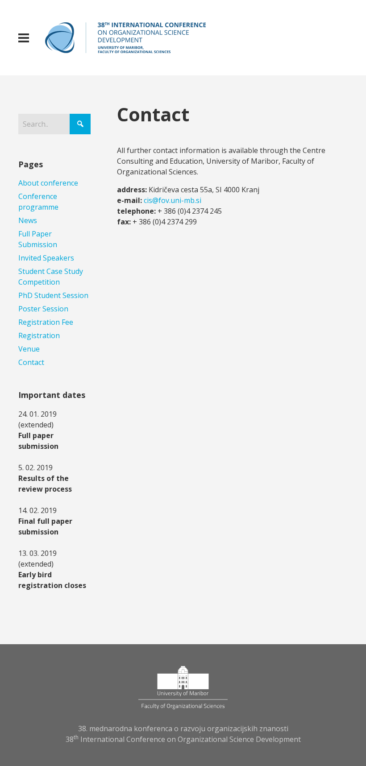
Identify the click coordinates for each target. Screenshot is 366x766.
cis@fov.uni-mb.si (172, 200)
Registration (39, 335)
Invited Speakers (46, 258)
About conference (48, 183)
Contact (31, 362)
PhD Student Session (53, 295)
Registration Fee (45, 322)
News (27, 220)
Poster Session (43, 309)
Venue (29, 349)
